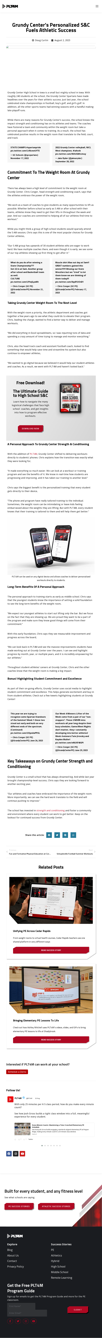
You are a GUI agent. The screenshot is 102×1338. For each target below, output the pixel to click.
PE (52, 1250)
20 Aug (37, 1098)
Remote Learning (61, 1277)
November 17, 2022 (20, 158)
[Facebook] (9, 1153)
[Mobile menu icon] (97, 6)
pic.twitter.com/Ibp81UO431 (69, 281)
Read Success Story (51, 950)
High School (58, 1266)
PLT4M (33, 453)
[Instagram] (15, 1153)
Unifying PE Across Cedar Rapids (32, 931)
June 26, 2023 (36, 740)
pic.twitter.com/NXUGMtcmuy (70, 154)
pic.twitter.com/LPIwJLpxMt (25, 281)
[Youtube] (22, 1153)
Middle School (59, 1272)
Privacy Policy (15, 1266)
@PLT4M (29, 1098)
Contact (12, 1261)
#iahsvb (77, 150)
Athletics (56, 1255)
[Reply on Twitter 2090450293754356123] (16, 1140)
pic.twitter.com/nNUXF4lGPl (69, 742)
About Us (13, 1255)
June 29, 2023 (81, 750)
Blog (10, 1250)
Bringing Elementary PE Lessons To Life (36, 1020)
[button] (49, 835)
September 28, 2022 (64, 161)
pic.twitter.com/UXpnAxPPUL (25, 733)
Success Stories (61, 1244)
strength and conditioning (50, 810)
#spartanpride (33, 147)
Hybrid (55, 1261)
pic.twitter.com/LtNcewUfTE (25, 150)
